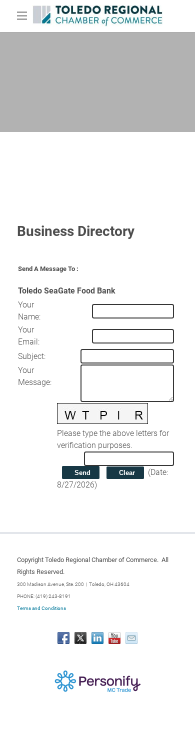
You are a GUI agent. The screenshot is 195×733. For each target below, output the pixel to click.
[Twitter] (80, 638)
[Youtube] (114, 638)
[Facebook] (64, 638)
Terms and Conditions (41, 608)
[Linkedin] (98, 638)
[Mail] (132, 638)
